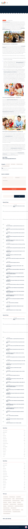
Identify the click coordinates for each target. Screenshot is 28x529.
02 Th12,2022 (8, 257)
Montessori (9, 168)
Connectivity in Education (7, 498)
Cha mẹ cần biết (5, 430)
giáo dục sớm (5, 168)
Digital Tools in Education (19, 498)
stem (22, 509)
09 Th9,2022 (8, 290)
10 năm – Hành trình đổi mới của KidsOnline (12, 302)
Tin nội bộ (4, 454)
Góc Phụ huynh (5, 440)
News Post (4, 448)
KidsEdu (22, 500)
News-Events (4, 482)
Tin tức (4, 456)
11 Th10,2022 (8, 275)
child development (12, 496)
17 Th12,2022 (8, 253)
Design (13, 498)
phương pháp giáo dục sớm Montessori (17, 168)
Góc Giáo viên (13, 164)
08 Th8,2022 (8, 297)
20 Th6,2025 (8, 344)
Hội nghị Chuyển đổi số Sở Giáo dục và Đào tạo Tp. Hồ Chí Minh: (15, 284)
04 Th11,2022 (8, 268)
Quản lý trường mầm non (7, 509)
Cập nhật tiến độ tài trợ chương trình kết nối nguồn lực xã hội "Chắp (15, 247)
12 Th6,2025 (8, 235)
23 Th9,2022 (8, 283)
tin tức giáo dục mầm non (7, 511)
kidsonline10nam (5, 504)
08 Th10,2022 (8, 279)
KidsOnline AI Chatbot (13, 504)
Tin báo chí (4, 451)
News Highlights (5, 446)
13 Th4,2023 (8, 359)
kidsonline (9, 502)
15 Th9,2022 (8, 286)
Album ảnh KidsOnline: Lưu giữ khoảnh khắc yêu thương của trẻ (15, 338)
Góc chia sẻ (4, 20)
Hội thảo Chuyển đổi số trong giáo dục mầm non (13, 262)
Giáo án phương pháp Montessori (9, 158)
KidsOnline (4, 28)
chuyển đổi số (18, 496)
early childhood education (7, 500)
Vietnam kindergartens (6, 513)
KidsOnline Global (20, 504)
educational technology (16, 500)
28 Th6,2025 (8, 337)
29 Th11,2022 (8, 261)
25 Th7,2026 (8, 301)
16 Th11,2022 (8, 264)
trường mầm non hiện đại (16, 511)
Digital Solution (5, 432)
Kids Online (5, 502)
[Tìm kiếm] (19, 196)
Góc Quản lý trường (19, 164)
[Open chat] (26, 527)
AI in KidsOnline (5, 496)
